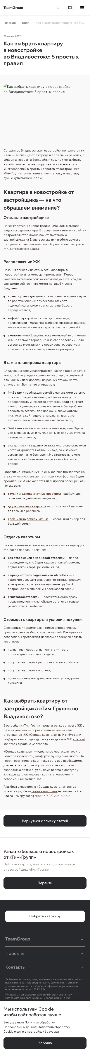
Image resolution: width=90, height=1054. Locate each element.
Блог (25, 23)
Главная (9, 23)
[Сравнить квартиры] (58, 7)
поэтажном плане (44, 791)
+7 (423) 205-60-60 (55, 796)
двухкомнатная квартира (27, 506)
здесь (69, 589)
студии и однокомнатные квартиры (34, 494)
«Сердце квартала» (43, 735)
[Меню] (82, 8)
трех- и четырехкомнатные (28, 519)
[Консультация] (70, 8)
